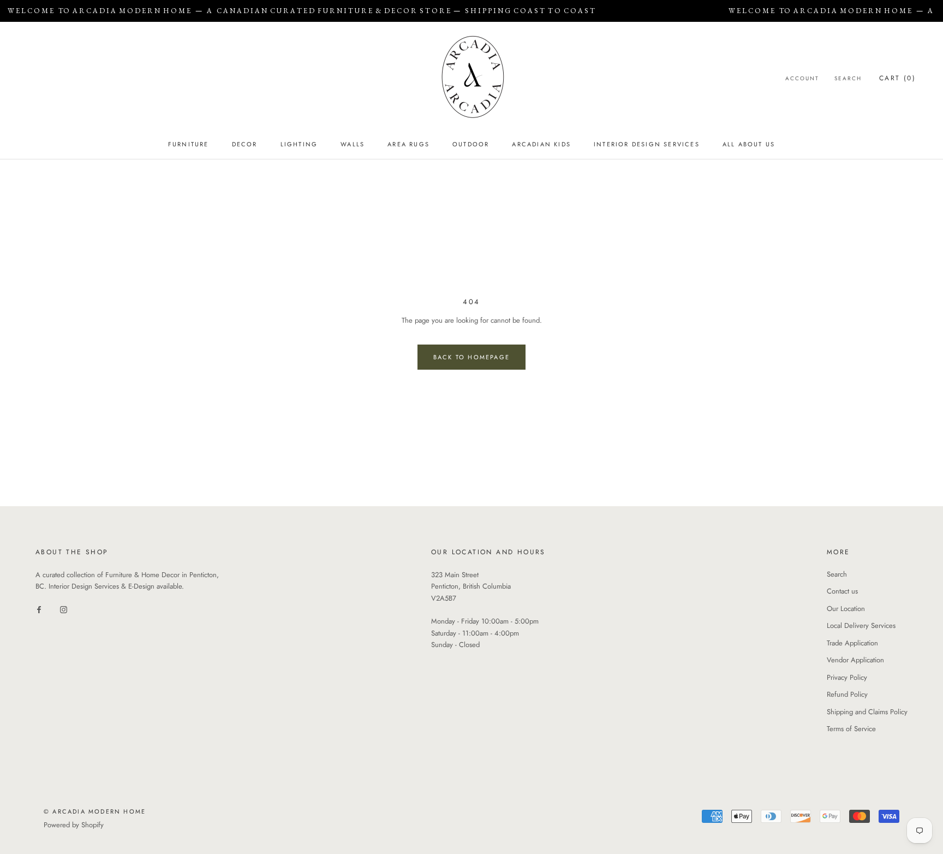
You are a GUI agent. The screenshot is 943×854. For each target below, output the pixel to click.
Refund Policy (847, 694)
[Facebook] (39, 609)
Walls (353, 144)
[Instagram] (63, 609)
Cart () (897, 78)
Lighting (299, 144)
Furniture (188, 144)
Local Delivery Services (861, 625)
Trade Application (852, 643)
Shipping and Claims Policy (867, 712)
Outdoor (470, 144)
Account (802, 78)
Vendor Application (855, 660)
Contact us (842, 591)
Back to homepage (471, 357)
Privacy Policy (847, 677)
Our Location (846, 608)
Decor (245, 144)
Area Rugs (408, 144)
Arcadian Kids (541, 144)
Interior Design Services (647, 144)
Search (848, 78)
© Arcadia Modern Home (95, 811)
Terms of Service (851, 728)
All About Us (749, 144)
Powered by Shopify (74, 825)
